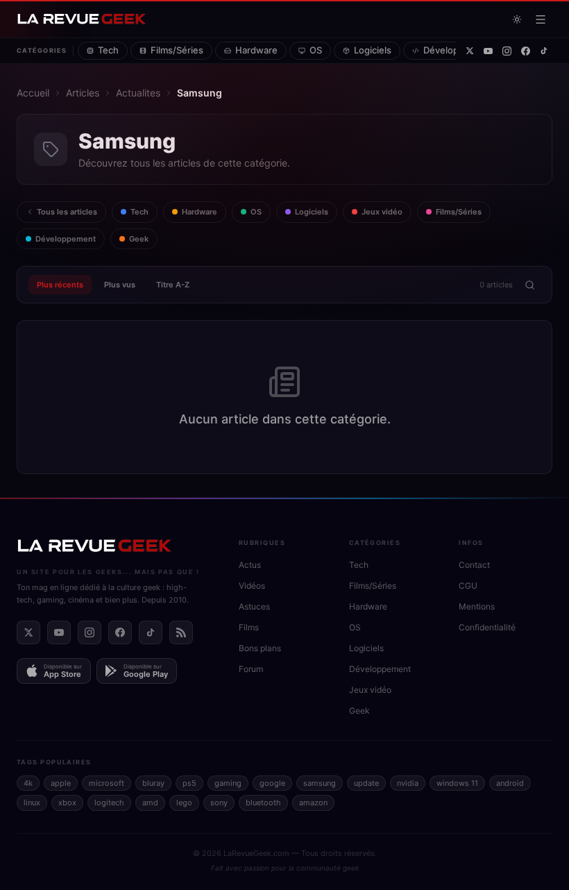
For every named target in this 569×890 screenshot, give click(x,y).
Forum (251, 669)
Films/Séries (177, 50)
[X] (469, 50)
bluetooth (263, 802)
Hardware (256, 50)
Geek (138, 239)
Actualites (138, 93)
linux (32, 802)
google (272, 783)
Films (249, 627)
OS (315, 50)
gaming (227, 783)
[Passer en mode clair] (517, 19)
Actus (250, 565)
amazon (313, 802)
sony (219, 802)
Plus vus (119, 284)
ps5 (189, 783)
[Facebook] (525, 51)
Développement (457, 50)
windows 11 (457, 783)
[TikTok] (544, 50)
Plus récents (60, 284)
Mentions (477, 606)
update (366, 783)
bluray (153, 783)
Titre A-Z (172, 284)
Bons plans (260, 648)
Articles (82, 93)
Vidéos (252, 585)
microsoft (106, 783)
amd (150, 802)
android (510, 783)
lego (184, 802)
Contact (474, 565)
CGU (468, 585)
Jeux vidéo (382, 212)
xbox (67, 802)
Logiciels (372, 50)
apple (61, 783)
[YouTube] (488, 51)
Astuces (254, 606)
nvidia (407, 783)
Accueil (33, 93)
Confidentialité (487, 627)
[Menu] (540, 19)
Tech (108, 50)
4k (28, 783)
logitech (109, 802)
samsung (319, 783)
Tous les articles (67, 212)
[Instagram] (507, 51)
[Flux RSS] (181, 632)
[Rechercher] (529, 285)
